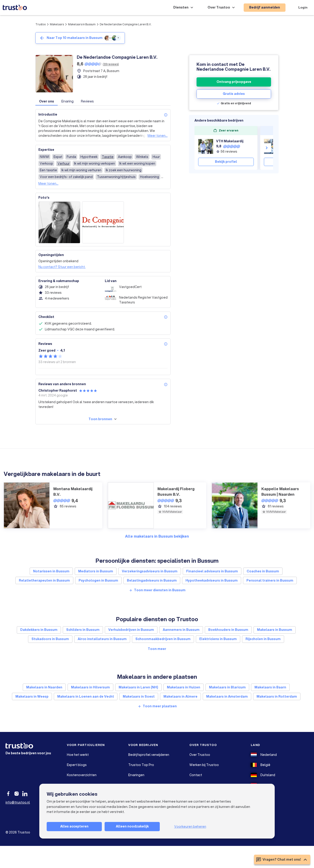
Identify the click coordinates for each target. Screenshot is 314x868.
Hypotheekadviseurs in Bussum (212, 580)
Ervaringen (136, 775)
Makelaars (57, 24)
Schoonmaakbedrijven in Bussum (163, 639)
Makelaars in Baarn (270, 687)
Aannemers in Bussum (181, 629)
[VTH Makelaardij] (205, 146)
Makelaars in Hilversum (90, 687)
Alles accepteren (74, 826)
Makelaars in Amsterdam (227, 696)
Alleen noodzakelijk (132, 826)
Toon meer (157, 649)
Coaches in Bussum (263, 571)
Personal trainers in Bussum (269, 580)
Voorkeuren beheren (190, 826)
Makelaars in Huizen (183, 687)
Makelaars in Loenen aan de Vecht (85, 696)
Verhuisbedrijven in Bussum (131, 629)
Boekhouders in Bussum (228, 629)
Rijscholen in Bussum (263, 639)
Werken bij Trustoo (204, 765)
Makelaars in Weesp (32, 696)
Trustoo (40, 24)
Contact (195, 775)
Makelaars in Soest (139, 696)
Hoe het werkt (78, 754)
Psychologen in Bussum (98, 580)
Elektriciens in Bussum (218, 639)
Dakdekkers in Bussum (38, 629)
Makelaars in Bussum (82, 24)
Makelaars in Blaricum (227, 687)
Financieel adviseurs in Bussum (212, 571)
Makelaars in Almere (180, 696)
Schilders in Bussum (83, 629)
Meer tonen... (158, 135)
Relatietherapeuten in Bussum (44, 580)
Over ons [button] (46, 101)
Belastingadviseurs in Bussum (152, 580)
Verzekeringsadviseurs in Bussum (149, 571)
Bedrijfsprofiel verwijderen (148, 754)
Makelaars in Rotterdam (277, 696)
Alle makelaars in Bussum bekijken (157, 536)
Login (303, 7)
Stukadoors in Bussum (50, 639)
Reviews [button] (87, 101)
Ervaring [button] (67, 101)
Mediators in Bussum (95, 571)
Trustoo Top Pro (141, 765)
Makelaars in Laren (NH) (138, 687)
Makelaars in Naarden (44, 687)
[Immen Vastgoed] (271, 146)
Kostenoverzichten (82, 775)
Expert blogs (77, 765)
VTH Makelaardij (229, 141)
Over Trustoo (199, 754)
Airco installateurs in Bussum (102, 639)
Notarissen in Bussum (51, 571)
